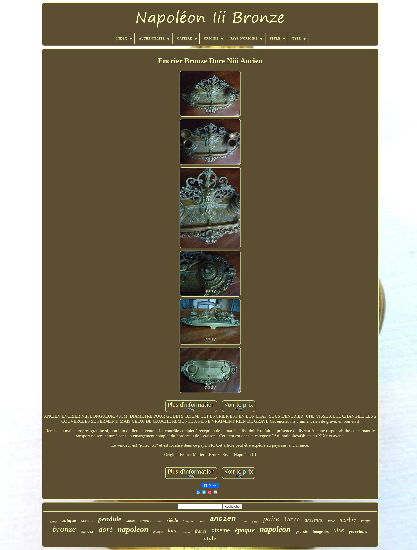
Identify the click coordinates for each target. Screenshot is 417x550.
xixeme (87, 520)
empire (146, 520)
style (210, 538)
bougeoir (189, 521)
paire (271, 518)
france (201, 531)
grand (53, 521)
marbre (348, 519)
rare (159, 521)
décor (255, 521)
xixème (220, 530)
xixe (339, 530)
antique (69, 520)
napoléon (275, 529)
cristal (244, 521)
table (331, 521)
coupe (365, 521)
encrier (186, 532)
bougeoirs (321, 532)
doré (106, 529)
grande (302, 531)
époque (245, 530)
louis (173, 531)
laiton (130, 521)
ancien (223, 519)
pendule (109, 519)
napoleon (133, 529)
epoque (158, 532)
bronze (64, 529)
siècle (172, 520)
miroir (87, 532)
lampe (292, 520)
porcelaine (358, 531)
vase (202, 521)
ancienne (314, 520)
